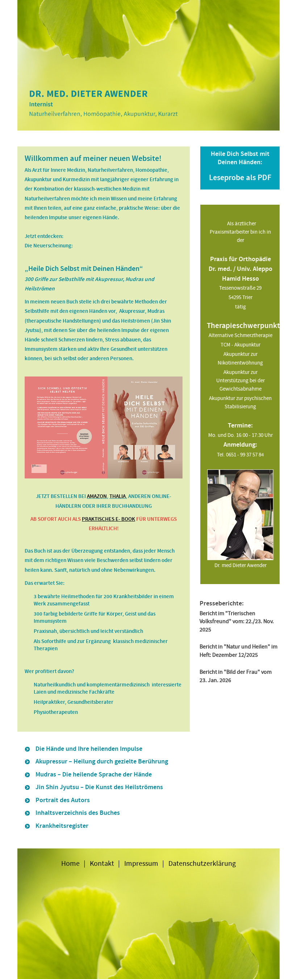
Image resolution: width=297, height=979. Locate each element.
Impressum (141, 863)
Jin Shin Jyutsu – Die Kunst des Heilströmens (99, 787)
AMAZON (97, 496)
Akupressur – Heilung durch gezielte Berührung (101, 761)
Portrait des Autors (62, 800)
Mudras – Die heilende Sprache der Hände (93, 774)
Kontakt (102, 863)
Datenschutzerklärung (202, 863)
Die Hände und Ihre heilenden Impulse (88, 749)
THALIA (117, 496)
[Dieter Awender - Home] (148, 65)
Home (70, 863)
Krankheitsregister (61, 826)
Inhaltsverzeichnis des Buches (77, 813)
